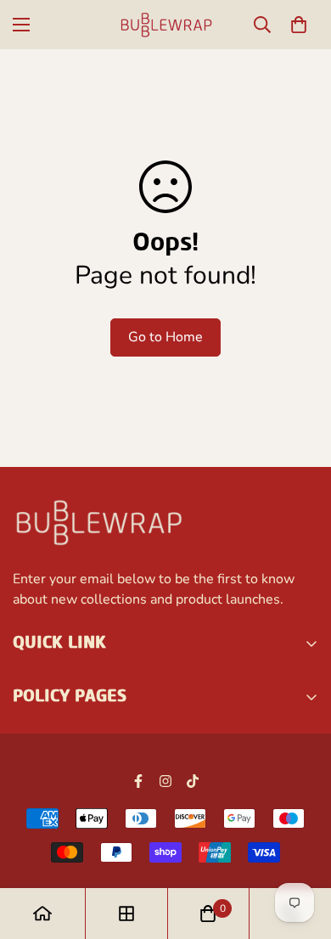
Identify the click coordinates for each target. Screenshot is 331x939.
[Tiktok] (192, 781)
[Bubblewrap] (165, 24)
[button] (298, 24)
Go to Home (165, 337)
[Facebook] (138, 781)
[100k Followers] (165, 781)
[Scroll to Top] (300, 849)
